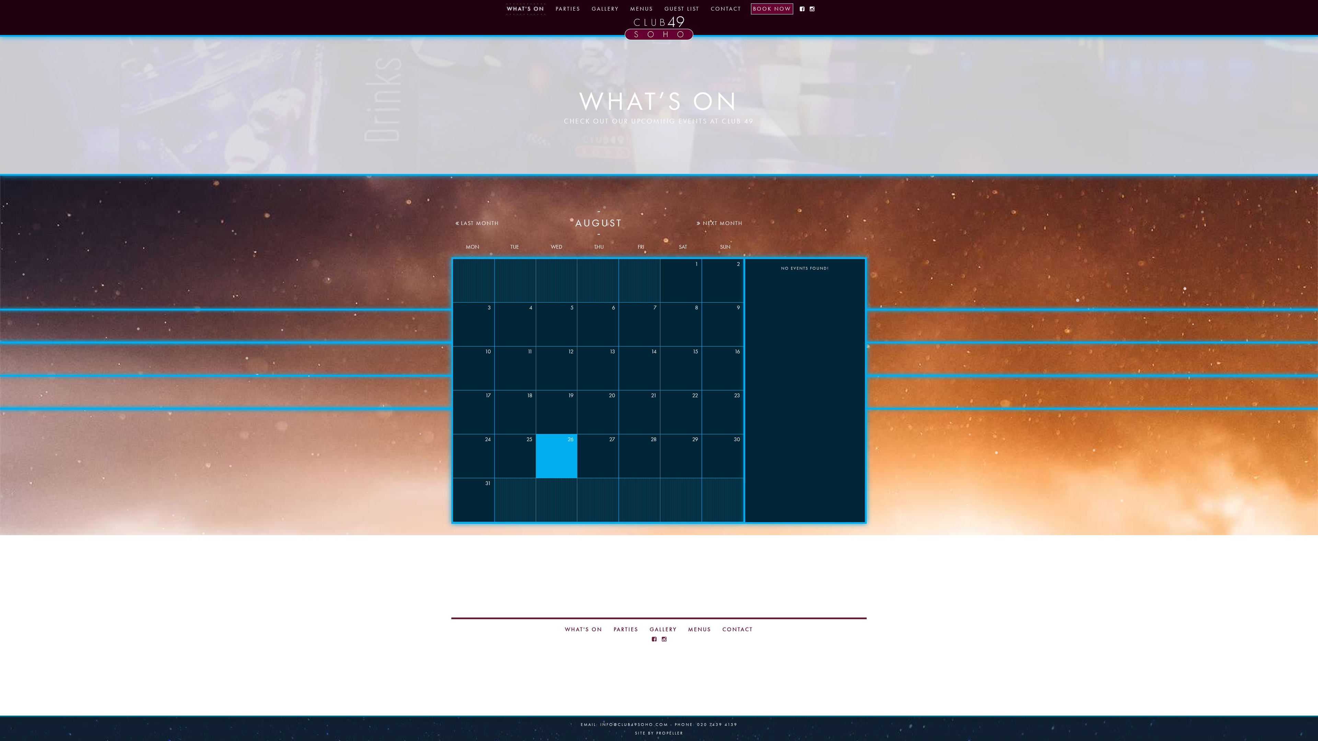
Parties (568, 8)
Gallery (605, 8)
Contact (726, 8)
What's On (525, 8)
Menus (641, 8)
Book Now (772, 8)
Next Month (722, 223)
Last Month (479, 223)
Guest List (682, 8)
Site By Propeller (659, 733)
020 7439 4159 (717, 724)
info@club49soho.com (634, 724)
